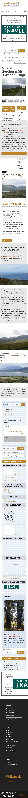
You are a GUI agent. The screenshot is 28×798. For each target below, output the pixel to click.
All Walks (13, 11)
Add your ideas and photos (12, 719)
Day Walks (8, 736)
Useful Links (9, 747)
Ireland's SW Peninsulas (14, 431)
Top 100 (7, 11)
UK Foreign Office (9, 477)
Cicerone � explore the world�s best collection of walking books (14, 577)
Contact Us (9, 762)
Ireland (20, 61)
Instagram (20, 174)
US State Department (10, 480)
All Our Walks (9, 732)
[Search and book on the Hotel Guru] (9, 520)
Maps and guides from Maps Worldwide (15, 574)
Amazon (16, 564)
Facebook (11, 174)
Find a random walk (20, 63)
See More (6, 240)
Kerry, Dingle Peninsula (9, 61)
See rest (21, 433)
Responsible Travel (10, 750)
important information (16, 355)
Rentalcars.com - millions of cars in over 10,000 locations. (13, 500)
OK (14, 154)
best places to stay (10, 522)
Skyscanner (12, 492)
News (7, 766)
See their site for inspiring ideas (14, 36)
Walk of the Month (10, 738)
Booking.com (7, 508)
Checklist (8, 749)
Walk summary (8, 414)
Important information (9, 319)
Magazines (11, 712)
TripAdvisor (17, 474)
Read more (8, 395)
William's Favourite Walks (12, 741)
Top (3, 178)
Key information (8, 411)
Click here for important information (22, 794)
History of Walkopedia (12, 764)
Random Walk (9, 739)
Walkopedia (10, 781)
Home (2, 11)
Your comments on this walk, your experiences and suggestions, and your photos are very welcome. (12, 254)
